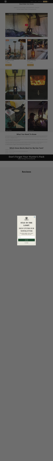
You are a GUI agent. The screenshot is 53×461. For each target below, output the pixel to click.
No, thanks (26, 242)
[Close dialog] (34, 217)
